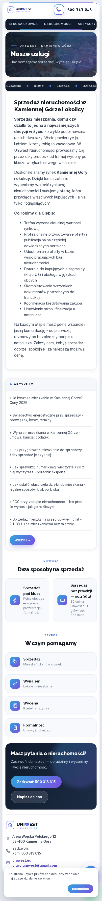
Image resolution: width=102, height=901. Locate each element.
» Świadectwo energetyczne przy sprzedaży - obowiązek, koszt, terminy (46, 417)
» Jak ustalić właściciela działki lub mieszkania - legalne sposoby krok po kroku (47, 487)
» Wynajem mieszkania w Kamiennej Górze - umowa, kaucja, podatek (45, 435)
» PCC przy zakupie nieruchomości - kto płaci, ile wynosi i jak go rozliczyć (46, 504)
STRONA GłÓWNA (23, 24)
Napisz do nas (29, 797)
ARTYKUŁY (87, 24)
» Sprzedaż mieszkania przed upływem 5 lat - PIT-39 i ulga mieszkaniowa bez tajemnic (46, 521)
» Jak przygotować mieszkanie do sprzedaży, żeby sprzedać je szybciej (46, 452)
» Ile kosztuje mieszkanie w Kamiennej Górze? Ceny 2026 (46, 400)
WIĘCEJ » (22, 540)
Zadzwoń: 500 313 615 (36, 782)
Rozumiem (80, 889)
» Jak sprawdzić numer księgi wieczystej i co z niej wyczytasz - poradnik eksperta (47, 469)
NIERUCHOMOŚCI (57, 24)
